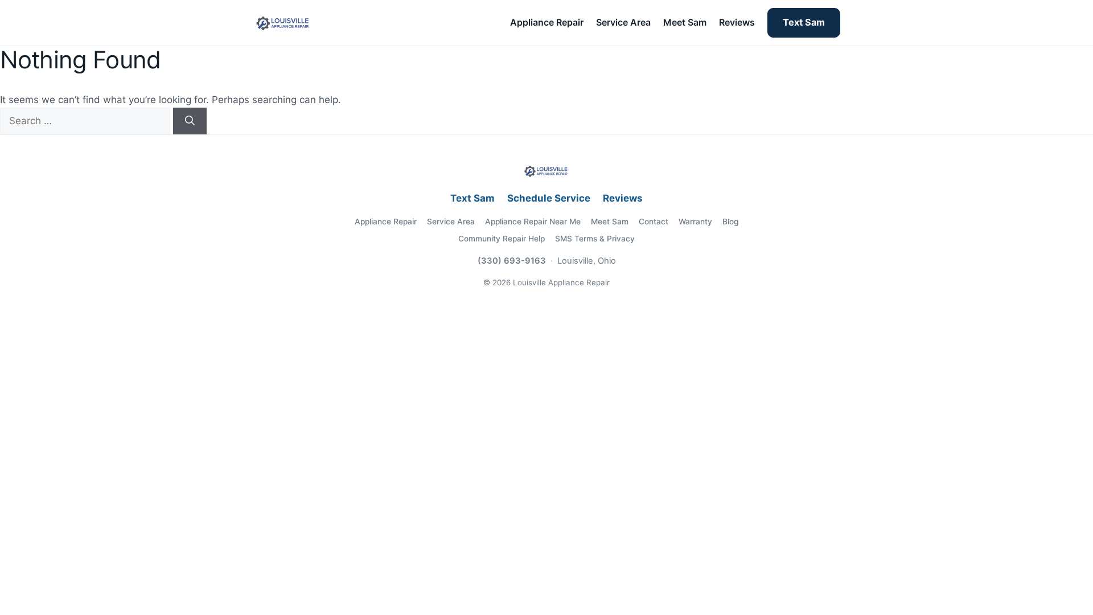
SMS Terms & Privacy (595, 238)
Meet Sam (684, 22)
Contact (653, 221)
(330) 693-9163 (512, 261)
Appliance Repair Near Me (533, 221)
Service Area (623, 22)
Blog (730, 221)
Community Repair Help (501, 238)
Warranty (695, 221)
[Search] (190, 121)
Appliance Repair (547, 22)
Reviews (737, 22)
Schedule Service (548, 198)
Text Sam (804, 22)
